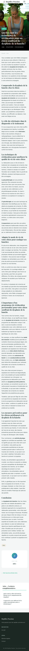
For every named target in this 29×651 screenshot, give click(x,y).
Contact (4, 641)
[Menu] (24, 1)
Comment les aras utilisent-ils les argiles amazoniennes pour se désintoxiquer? (12, 602)
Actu (4, 28)
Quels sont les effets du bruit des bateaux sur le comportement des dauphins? (12, 595)
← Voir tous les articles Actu (9, 573)
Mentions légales (6, 638)
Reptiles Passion (11, 1)
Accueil (3, 53)
